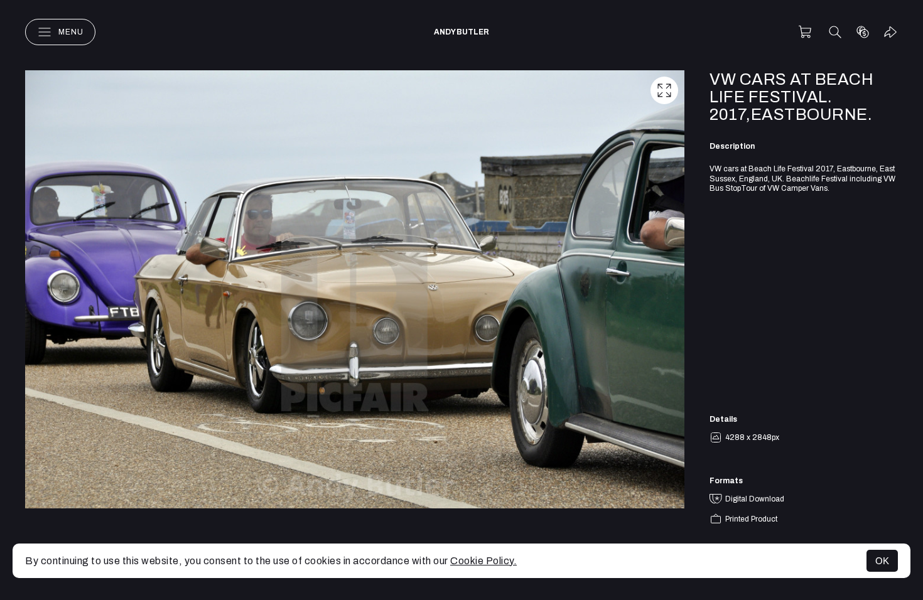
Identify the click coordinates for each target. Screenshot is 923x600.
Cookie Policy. (483, 560)
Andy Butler (461, 32)
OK (882, 560)
